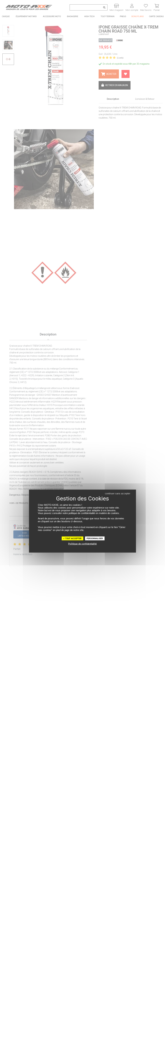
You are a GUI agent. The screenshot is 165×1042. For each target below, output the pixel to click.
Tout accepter (73, 538)
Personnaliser (95, 538)
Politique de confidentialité (82, 544)
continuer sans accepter (117, 493)
